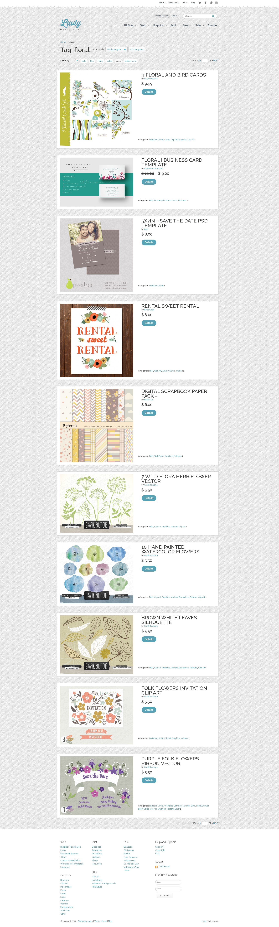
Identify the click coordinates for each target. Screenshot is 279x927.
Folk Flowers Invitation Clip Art (174, 690)
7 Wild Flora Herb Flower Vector (176, 479)
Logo (63, 897)
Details (149, 91)
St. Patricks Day (131, 864)
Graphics (182, 140)
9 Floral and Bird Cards (173, 75)
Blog (110, 921)
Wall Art (157, 371)
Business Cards (170, 200)
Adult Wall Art (168, 371)
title (92, 61)
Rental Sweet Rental (170, 306)
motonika (148, 400)
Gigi (146, 229)
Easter (127, 853)
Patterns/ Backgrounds (104, 883)
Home (63, 42)
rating (100, 61)
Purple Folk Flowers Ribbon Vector (170, 761)
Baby (140, 809)
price (118, 61)
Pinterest (211, 2)
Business (158, 200)
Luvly (204, 921)
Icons (63, 850)
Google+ (217, 2)
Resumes (97, 864)
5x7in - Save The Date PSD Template (174, 223)
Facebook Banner (69, 853)
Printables (97, 850)
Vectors (174, 527)
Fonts (63, 890)
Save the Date (188, 806)
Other (177, 809)
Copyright (160, 850)
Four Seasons (130, 857)
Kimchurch (149, 310)
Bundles (128, 847)
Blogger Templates (70, 847)
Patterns (177, 456)
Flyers (95, 860)
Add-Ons (65, 910)
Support (159, 847)
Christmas (129, 850)
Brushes (64, 880)
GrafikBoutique (151, 485)
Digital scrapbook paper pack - (174, 393)
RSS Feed (165, 866)
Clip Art (174, 140)
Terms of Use (100, 921)
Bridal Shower (202, 806)
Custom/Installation (70, 860)
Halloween (129, 860)
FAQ (157, 853)
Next (216, 60)
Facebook (205, 2)
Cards (167, 140)
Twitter (200, 2)
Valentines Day (131, 867)
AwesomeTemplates (153, 168)
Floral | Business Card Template (171, 162)
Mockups (64, 867)
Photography (66, 907)
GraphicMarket (151, 78)
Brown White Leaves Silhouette (169, 620)
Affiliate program (85, 921)
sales (109, 61)
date (84, 61)
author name (130, 61)
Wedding (168, 806)
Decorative (184, 597)
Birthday (177, 806)
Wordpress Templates (71, 864)
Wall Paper (159, 456)
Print (161, 140)
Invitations (153, 140)
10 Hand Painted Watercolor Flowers (170, 549)
